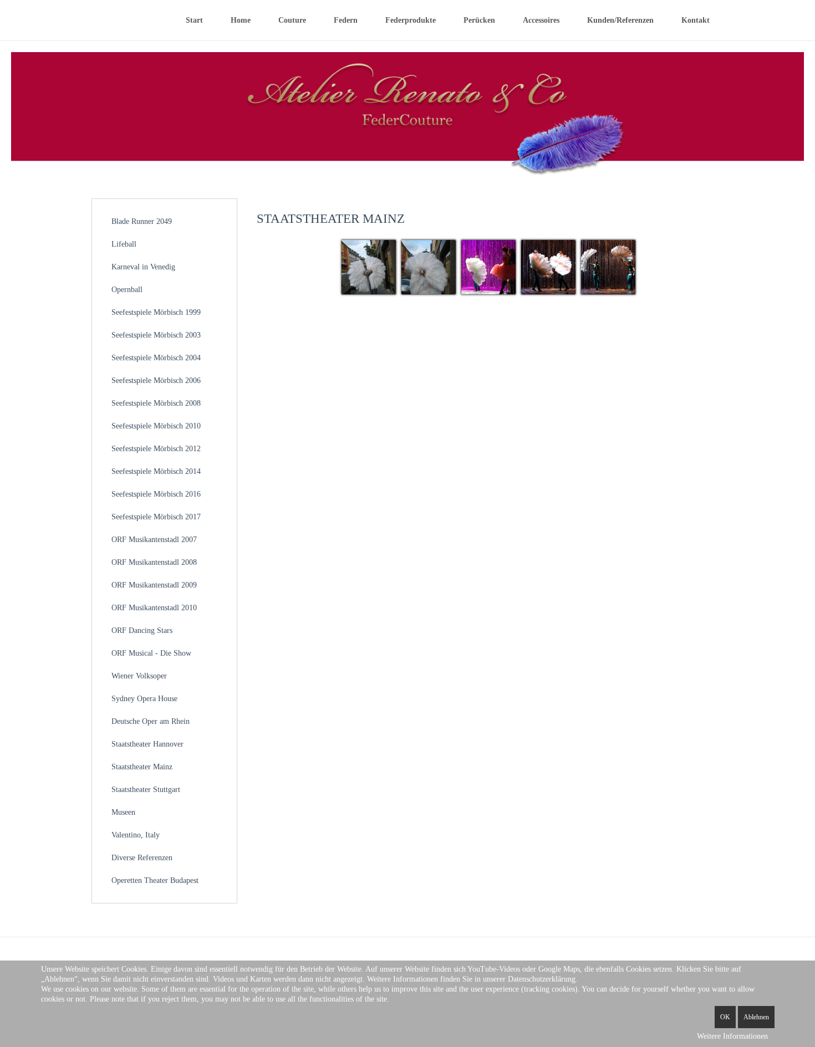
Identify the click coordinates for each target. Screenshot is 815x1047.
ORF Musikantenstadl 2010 (154, 608)
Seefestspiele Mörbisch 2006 (156, 380)
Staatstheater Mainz (141, 767)
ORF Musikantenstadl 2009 (154, 585)
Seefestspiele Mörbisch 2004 (156, 358)
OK (725, 1017)
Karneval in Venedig (143, 267)
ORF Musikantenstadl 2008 (154, 562)
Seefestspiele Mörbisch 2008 (156, 403)
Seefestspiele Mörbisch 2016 (156, 494)
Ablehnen (756, 1017)
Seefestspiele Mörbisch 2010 (156, 426)
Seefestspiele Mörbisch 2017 (156, 517)
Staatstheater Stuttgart (145, 789)
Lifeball (123, 244)
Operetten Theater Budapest (154, 880)
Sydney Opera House (144, 698)
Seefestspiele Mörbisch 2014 (156, 471)
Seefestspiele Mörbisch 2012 (156, 449)
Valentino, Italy (135, 835)
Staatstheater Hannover (147, 744)
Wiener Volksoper (139, 676)
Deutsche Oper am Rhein (150, 721)
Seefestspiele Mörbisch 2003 (156, 335)
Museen (123, 812)
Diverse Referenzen (141, 858)
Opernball (126, 289)
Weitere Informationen (732, 1036)
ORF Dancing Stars (141, 630)
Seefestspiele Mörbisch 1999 (156, 312)
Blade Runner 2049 (141, 221)
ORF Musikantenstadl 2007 (154, 539)
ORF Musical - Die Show (151, 653)
